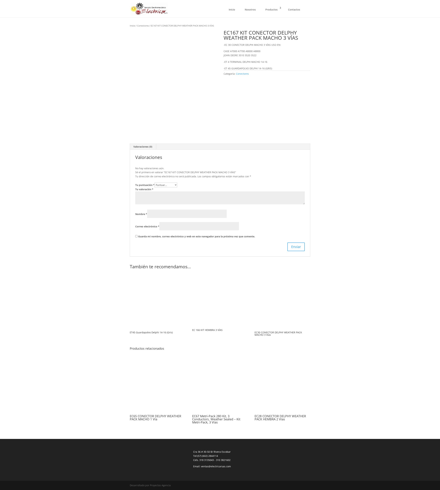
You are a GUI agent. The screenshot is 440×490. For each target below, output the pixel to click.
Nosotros (250, 9)
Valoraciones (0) (142, 146)
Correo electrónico (147, 226)
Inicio (232, 9)
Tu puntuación (145, 185)
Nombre (141, 214)
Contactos (294, 9)
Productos (271, 9)
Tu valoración (144, 189)
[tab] (143, 147)
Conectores (143, 25)
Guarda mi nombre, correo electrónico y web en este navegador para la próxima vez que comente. (196, 236)
